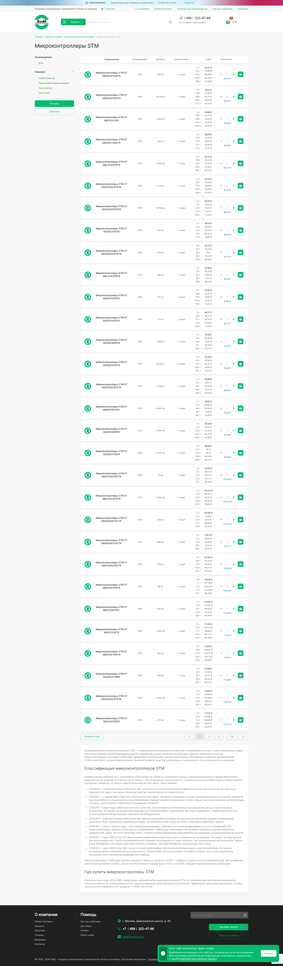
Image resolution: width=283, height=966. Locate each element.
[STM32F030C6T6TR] (88, 186)
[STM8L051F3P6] (88, 119)
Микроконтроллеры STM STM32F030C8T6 (111, 297)
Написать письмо (228, 935)
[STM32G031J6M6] (88, 675)
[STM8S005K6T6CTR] (88, 520)
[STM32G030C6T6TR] (88, 252)
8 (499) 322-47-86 (167, 2)
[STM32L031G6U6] (88, 720)
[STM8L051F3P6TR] (88, 163)
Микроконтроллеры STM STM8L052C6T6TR (111, 497)
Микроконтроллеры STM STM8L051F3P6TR (111, 163)
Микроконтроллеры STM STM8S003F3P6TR (111, 96)
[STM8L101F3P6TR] (88, 275)
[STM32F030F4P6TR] (88, 208)
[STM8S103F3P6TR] (88, 653)
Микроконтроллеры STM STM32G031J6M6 (111, 675)
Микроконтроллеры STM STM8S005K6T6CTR (111, 519)
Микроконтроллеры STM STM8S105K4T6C (111, 609)
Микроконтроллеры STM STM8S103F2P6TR (111, 586)
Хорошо (268, 953)
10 (232, 736)
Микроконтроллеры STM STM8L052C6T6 (111, 631)
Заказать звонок (228, 927)
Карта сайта (87, 935)
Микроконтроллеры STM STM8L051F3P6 (111, 119)
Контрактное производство (192, 8)
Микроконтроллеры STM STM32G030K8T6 (111, 364)
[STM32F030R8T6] (88, 430)
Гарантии (40, 930)
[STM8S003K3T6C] (88, 408)
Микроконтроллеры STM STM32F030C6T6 (111, 319)
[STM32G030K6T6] (88, 341)
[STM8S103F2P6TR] (88, 586)
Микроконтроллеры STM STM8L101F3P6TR (111, 275)
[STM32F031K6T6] (88, 230)
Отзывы (39, 935)
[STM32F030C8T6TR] (88, 386)
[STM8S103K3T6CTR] (88, 475)
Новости (39, 926)
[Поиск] (170, 22)
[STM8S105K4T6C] (88, 609)
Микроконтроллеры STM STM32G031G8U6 (111, 453)
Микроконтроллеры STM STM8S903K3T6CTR (111, 542)
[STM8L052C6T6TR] (88, 497)
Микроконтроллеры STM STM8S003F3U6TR (111, 74)
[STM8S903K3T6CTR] (88, 542)
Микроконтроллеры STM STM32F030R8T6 (111, 430)
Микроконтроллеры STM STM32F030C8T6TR (111, 386)
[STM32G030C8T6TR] (88, 698)
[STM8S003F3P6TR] (88, 97)
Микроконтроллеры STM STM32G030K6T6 (111, 341)
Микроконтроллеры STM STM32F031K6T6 (111, 230)
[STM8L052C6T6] (88, 631)
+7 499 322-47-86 (195, 18)
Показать (54, 103)
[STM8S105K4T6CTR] (88, 564)
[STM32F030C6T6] (88, 319)
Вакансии (40, 939)
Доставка (86, 926)
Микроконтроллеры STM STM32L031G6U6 (111, 720)
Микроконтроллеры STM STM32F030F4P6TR (111, 208)
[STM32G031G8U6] (88, 453)
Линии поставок (163, 8)
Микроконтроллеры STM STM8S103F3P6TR (111, 653)
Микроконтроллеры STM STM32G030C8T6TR (111, 698)
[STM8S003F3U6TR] (88, 74)
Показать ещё (92, 736)
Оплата (85, 930)
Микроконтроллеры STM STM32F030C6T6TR (111, 186)
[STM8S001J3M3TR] (88, 141)
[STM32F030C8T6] (88, 297)
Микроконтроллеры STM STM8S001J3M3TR (111, 141)
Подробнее (189, 2)
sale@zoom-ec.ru (133, 936)
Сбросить (54, 111)
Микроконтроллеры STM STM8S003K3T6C (111, 408)
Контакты (243, 8)
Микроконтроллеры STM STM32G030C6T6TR (111, 252)
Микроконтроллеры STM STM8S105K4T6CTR (111, 564)
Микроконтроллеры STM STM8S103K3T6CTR (111, 475)
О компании (142, 8)
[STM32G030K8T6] (88, 364)
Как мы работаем (223, 8)
